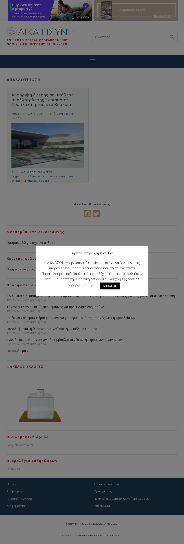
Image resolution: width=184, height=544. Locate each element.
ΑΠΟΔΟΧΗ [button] (110, 286)
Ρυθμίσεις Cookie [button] (81, 285)
